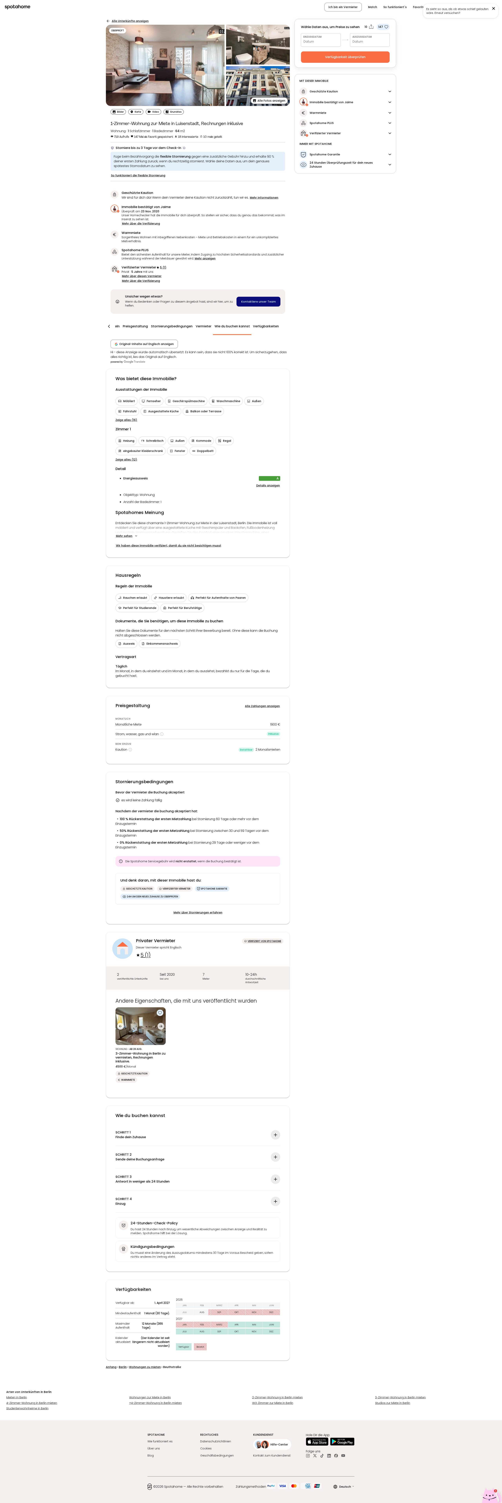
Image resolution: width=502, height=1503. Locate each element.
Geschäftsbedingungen (217, 1455)
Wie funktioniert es (160, 1441)
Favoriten (419, 7)
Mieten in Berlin (16, 1397)
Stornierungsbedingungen (172, 326)
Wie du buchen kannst (232, 326)
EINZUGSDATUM (312, 36)
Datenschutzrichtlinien (215, 1441)
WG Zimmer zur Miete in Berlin (272, 1403)
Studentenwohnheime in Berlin (27, 1408)
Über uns (153, 1448)
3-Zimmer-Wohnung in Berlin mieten (400, 1397)
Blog (150, 1455)
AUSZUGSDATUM (362, 36)
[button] (477, 7)
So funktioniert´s (395, 7)
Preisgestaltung (135, 326)
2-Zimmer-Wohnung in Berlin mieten (277, 1397)
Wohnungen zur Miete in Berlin (150, 1397)
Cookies (206, 1448)
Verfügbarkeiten (266, 326)
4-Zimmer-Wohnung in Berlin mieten (31, 1403)
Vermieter (203, 326)
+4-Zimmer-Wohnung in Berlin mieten (155, 1403)
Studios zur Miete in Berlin (392, 1403)
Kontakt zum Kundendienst (272, 1455)
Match (372, 7)
